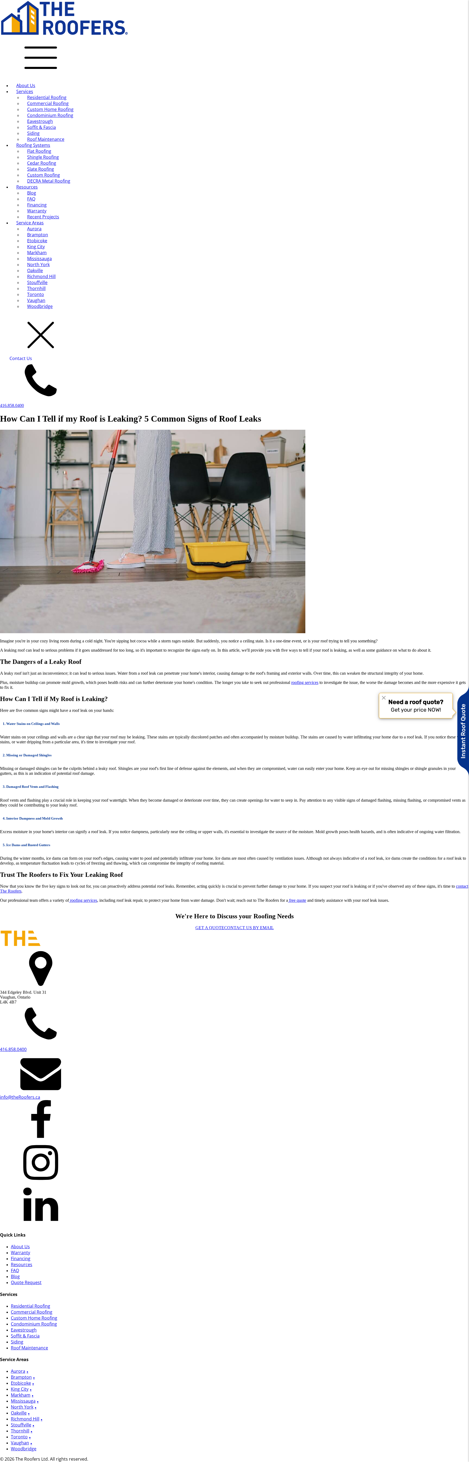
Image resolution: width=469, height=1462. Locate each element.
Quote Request (26, 1282)
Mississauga (39, 259)
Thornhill (36, 288)
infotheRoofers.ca (20, 1097)
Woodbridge (40, 306)
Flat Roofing (39, 151)
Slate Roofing (40, 169)
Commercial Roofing (48, 103)
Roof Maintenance (45, 139)
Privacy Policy (103, 1459)
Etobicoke (37, 241)
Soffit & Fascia (41, 127)
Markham (37, 253)
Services (24, 91)
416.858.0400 (12, 405)
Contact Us (20, 358)
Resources (27, 187)
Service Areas (30, 223)
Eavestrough (40, 121)
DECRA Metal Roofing (48, 181)
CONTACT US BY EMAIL (249, 927)
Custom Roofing (43, 175)
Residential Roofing (46, 97)
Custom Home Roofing (50, 109)
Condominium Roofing (50, 115)
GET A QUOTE (209, 927)
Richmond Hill (41, 276)
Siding (33, 133)
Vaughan (36, 300)
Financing (37, 205)
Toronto (35, 294)
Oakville (35, 270)
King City (36, 247)
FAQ (31, 199)
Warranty (36, 211)
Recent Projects (43, 217)
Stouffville (37, 282)
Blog (31, 193)
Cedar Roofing (41, 163)
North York (38, 264)
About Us (25, 85)
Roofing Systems (33, 145)
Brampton (37, 235)
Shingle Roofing (43, 157)
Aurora (34, 229)
